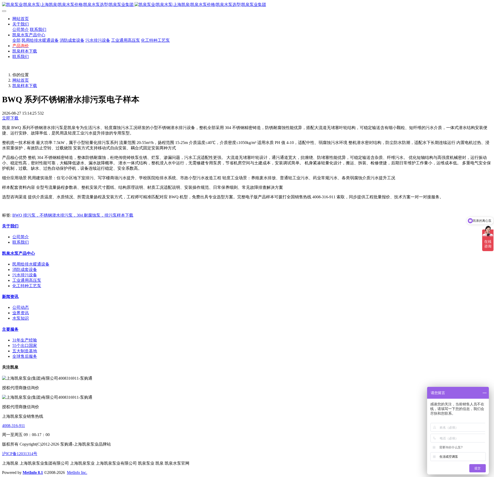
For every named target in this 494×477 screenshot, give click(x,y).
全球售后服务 (24, 356)
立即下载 (10, 118)
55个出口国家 (24, 345)
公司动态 (20, 307)
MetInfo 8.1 (33, 472)
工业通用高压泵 (26, 280)
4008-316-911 (13, 425)
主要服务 (10, 329)
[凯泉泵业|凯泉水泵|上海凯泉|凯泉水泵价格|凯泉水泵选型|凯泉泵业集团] (247, 4)
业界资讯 (20, 313)
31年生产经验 (24, 340)
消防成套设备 (24, 269)
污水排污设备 (24, 275)
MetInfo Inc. (77, 472)
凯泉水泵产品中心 (18, 253)
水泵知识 (20, 318)
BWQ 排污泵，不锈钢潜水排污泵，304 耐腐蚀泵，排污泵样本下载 (72, 215)
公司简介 (20, 237)
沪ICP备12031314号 (19, 454)
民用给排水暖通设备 (30, 264)
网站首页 (20, 18)
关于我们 (10, 226)
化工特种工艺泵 (26, 286)
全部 (16, 40)
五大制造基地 (24, 351)
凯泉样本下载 (24, 85)
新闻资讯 (10, 296)
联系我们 (20, 242)
